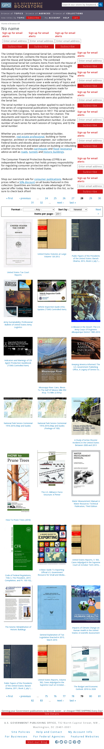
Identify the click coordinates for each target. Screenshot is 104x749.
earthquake (41, 148)
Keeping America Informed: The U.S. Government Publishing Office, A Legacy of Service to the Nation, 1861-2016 (86, 367)
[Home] (23, 6)
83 (41, 700)
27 (73, 198)
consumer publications (47, 179)
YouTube (70, 742)
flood (56, 148)
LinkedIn (79, 742)
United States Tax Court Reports (18, 273)
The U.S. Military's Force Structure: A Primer (52, 493)
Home (4, 23)
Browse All (12, 13)
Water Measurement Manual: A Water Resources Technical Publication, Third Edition (86, 504)
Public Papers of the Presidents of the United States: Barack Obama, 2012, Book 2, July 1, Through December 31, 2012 (86, 258)
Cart (76, 17)
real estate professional (30, 136)
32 (41, 202)
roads (24, 151)
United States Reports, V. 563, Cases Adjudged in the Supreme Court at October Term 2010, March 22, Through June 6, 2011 (86, 562)
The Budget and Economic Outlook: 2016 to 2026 (86, 687)
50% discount (27, 182)
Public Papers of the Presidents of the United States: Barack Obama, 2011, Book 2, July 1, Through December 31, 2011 (18, 686)
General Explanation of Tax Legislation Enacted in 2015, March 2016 (51, 637)
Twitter (61, 742)
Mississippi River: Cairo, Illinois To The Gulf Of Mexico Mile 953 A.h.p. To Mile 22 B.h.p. (52, 390)
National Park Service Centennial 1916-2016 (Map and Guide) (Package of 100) (52, 426)
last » (73, 202)
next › (60, 202)
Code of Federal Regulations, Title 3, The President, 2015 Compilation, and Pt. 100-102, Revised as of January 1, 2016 (18, 578)
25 (55, 198)
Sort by (63, 209)
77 (64, 696)
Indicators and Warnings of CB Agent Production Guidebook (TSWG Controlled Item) (18, 363)
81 (99, 696)
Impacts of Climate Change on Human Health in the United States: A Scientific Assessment (86, 630)
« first (9, 198)
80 (90, 696)
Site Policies (21, 731)
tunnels (33, 151)
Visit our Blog (37, 742)
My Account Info (80, 731)
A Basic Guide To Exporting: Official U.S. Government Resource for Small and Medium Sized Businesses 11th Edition (52, 572)
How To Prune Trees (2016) (18, 520)
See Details (52, 713)
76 (55, 696)
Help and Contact (49, 731)
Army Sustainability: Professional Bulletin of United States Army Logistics (18, 324)
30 (99, 198)
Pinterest (74, 742)
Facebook (56, 742)
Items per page (43, 213)
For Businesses (16, 736)
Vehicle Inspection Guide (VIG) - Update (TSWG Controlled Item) (52, 308)
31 (32, 202)
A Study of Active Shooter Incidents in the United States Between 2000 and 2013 (86, 442)
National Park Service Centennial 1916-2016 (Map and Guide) (18, 424)
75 (46, 696)
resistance (66, 148)
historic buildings (53, 151)
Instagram (65, 742)
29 (90, 198)
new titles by (20, 17)
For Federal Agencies (49, 736)
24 (46, 198)
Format (16, 209)
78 (73, 696)
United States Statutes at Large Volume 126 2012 (52, 255)
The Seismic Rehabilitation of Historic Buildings (18, 628)
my (53, 17)
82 (32, 700)
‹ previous (25, 198)
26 (64, 198)
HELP (66, 17)
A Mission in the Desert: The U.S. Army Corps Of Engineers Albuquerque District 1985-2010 (85, 329)
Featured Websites (85, 736)
